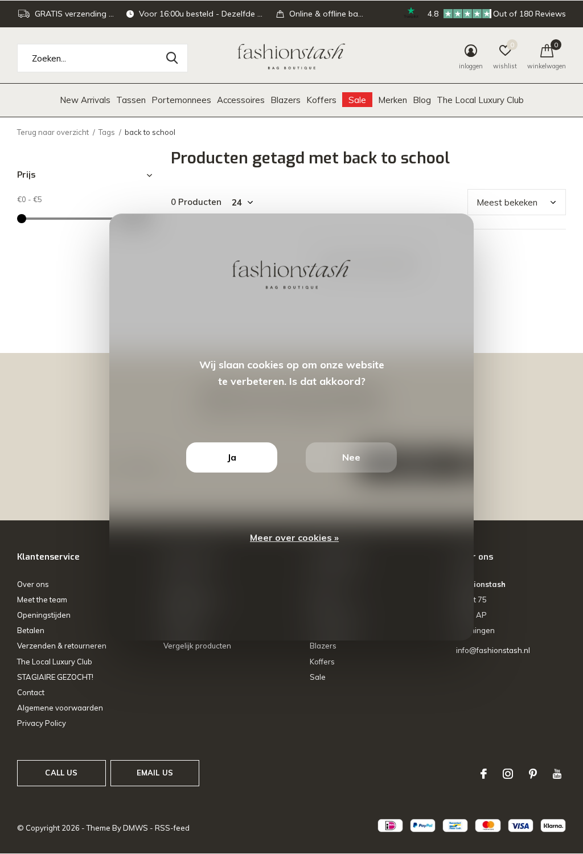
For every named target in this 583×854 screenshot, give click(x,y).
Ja (231, 457)
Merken (392, 100)
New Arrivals (85, 100)
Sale (357, 100)
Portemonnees (181, 100)
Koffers (321, 100)
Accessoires (241, 100)
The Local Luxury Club (480, 100)
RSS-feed (172, 827)
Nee (351, 457)
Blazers (285, 100)
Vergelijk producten (197, 645)
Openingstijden (44, 614)
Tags (106, 132)
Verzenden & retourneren (61, 645)
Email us (155, 772)
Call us (61, 772)
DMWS (135, 827)
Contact (30, 692)
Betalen (30, 630)
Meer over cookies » (294, 537)
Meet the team (42, 599)
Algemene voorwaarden (60, 707)
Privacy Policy (41, 723)
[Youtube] (557, 773)
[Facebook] (484, 773)
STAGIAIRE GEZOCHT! (55, 676)
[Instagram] (508, 773)
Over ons (33, 584)
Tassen (131, 100)
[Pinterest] (533, 773)
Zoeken (172, 58)
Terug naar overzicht (53, 132)
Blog (422, 100)
